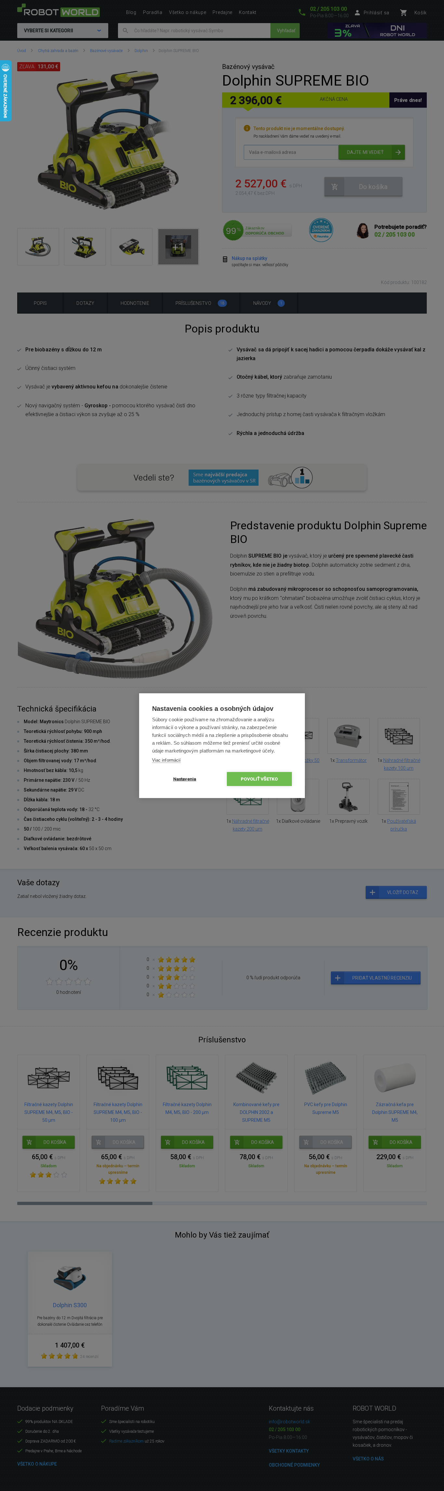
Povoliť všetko (259, 778)
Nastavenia (184, 778)
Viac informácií (166, 760)
